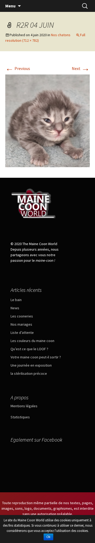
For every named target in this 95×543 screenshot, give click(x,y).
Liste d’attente (22, 332)
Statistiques (20, 417)
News (15, 308)
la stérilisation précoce (29, 373)
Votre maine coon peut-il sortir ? (36, 357)
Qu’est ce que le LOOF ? (29, 349)
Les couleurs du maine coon (32, 340)
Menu (10, 5)
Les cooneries (22, 316)
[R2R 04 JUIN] (47, 120)
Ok (48, 537)
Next (81, 68)
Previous (17, 68)
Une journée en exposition (31, 365)
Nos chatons (60, 34)
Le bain (16, 299)
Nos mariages (21, 324)
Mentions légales (24, 406)
